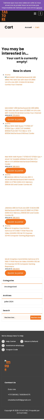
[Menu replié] (35, 14)
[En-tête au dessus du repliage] (40, 13)
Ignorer (39, 8)
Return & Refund (31, 341)
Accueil (28, 27)
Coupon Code (12, 349)
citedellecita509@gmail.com (19, 400)
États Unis (12, 389)
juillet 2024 (8, 301)
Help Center (11, 341)
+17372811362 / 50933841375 (19, 394)
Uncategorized (10, 286)
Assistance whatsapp (15, 345)
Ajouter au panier (15, 119)
